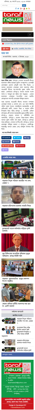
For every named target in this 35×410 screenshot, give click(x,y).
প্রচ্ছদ (7, 49)
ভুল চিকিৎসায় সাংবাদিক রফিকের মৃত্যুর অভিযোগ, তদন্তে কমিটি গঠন (16, 254)
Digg (27, 138)
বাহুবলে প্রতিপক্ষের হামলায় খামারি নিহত (16, 206)
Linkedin (7, 142)
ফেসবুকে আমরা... (7, 354)
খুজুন (24, 5)
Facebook (6, 138)
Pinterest (21, 146)
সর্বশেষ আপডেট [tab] (17, 311)
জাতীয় (16, 49)
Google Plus (8, 146)
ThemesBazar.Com (17, 407)
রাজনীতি (21, 49)
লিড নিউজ (28, 49)
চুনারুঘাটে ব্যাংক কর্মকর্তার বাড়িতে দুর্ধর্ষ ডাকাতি (24, 350)
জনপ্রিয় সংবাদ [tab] (17, 315)
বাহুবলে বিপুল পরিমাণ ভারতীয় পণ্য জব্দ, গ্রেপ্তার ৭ (25, 321)
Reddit (17, 142)
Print (5, 150)
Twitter (18, 138)
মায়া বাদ (5, 53)
